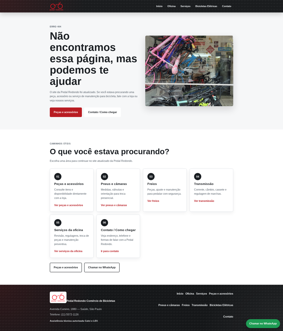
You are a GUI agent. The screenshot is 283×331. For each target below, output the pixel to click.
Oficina (171, 6)
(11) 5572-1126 (70, 314)
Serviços (185, 6)
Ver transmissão (204, 201)
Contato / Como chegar (102, 112)
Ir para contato (110, 251)
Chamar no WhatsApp (102, 267)
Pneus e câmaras (169, 305)
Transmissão (200, 305)
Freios (186, 305)
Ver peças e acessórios (68, 205)
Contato (226, 6)
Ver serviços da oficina (68, 251)
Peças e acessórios (66, 112)
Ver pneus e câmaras (114, 205)
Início (159, 6)
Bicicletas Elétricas (206, 6)
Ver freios (153, 201)
